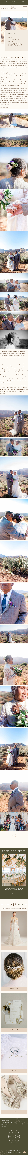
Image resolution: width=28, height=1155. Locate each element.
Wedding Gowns (14, 948)
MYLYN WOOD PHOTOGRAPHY (15, 57)
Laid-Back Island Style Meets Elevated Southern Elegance (14, 889)
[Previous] (4, 875)
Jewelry (14, 1070)
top (24, 1152)
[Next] (23, 875)
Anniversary (11, 33)
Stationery (14, 1029)
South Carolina (14, 893)
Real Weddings (8, 881)
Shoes (14, 1111)
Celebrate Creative (17, 1152)
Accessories (14, 988)
